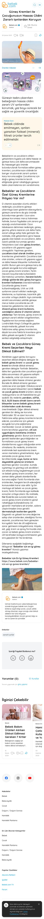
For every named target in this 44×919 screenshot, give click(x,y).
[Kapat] (39, 904)
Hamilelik (5, 816)
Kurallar (35, 678)
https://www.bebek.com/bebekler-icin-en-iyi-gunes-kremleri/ (20, 563)
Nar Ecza (6, 497)
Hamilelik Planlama (9, 820)
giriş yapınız (22, 684)
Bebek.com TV (8, 885)
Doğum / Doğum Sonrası (12, 811)
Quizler (5, 880)
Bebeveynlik (7, 801)
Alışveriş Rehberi (8, 875)
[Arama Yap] (34, 5)
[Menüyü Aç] (39, 5)
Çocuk (4, 806)
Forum (4, 889)
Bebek (4, 796)
